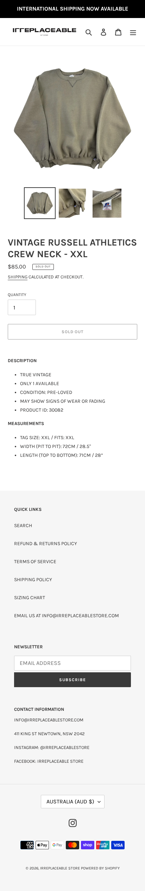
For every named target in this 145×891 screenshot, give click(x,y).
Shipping (17, 276)
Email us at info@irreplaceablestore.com (66, 616)
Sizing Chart (29, 598)
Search (23, 526)
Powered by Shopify (100, 868)
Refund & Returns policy (45, 544)
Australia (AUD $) (70, 801)
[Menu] (133, 31)
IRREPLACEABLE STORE (60, 868)
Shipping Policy (33, 580)
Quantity (17, 294)
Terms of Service (35, 562)
